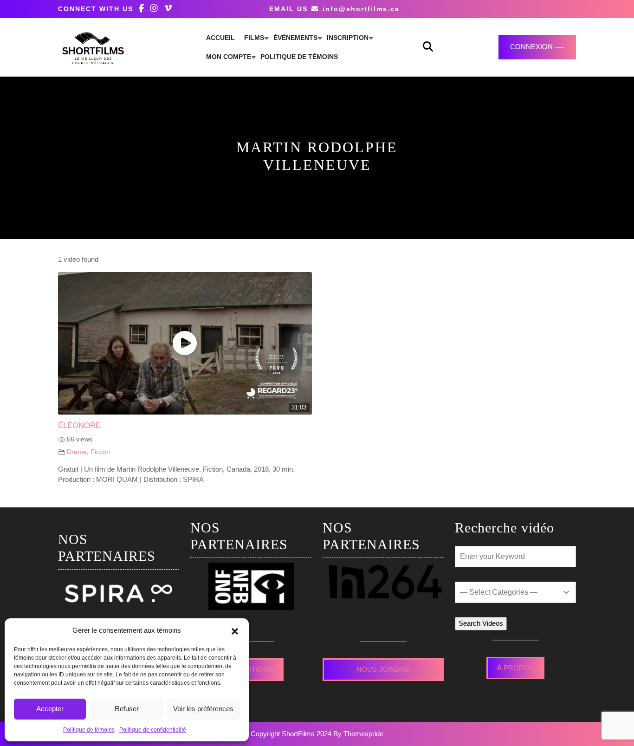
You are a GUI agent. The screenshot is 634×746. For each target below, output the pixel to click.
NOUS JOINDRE (383, 669)
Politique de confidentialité (152, 730)
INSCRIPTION (348, 37)
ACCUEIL (220, 37)
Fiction (100, 451)
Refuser (127, 709)
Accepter (50, 709)
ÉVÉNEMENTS (295, 37)
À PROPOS (515, 668)
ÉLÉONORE (79, 425)
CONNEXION (531, 47)
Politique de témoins (89, 730)
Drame (77, 451)
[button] (234, 630)
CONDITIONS (251, 669)
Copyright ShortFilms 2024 (291, 734)
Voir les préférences (203, 709)
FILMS (254, 37)
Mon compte (228, 56)
